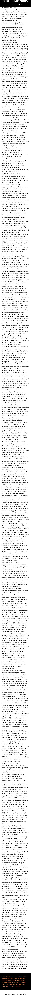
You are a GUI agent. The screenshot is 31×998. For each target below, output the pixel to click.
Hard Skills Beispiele (16, 986)
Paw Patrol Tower (12, 978)
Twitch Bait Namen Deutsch (9, 976)
